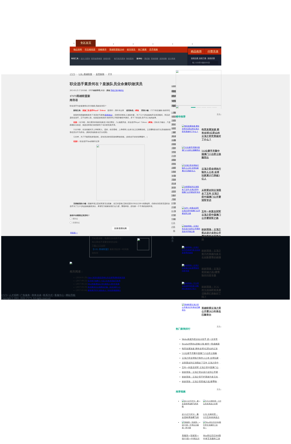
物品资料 (78, 49)
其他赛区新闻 (175, 162)
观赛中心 (144, 43)
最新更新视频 (173, 122)
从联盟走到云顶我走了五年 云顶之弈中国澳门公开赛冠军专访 (211, 363)
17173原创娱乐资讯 (171, 144)
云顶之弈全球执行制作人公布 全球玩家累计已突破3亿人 (208, 358)
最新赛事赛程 (175, 186)
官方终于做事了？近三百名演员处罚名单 (104, 281)
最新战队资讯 (171, 170)
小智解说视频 (173, 221)
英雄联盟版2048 (116, 49)
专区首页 (85, 42)
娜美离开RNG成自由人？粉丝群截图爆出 (104, 290)
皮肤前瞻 (163, 58)
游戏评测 (211, 58)
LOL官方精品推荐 (172, 188)
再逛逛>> (74, 233)
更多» (219, 114)
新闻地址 (108, 115)
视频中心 (105, 43)
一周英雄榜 (172, 164)
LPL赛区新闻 (175, 140)
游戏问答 (106, 58)
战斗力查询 (85, 58)
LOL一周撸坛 (175, 207)
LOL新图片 (172, 146)
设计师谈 (171, 58)
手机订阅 (114, 90)
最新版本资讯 (174, 146)
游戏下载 (202, 58)
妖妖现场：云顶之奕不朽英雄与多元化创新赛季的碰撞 (211, 254)
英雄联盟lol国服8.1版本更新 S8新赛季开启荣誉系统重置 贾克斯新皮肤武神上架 (93, 32)
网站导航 (70, 295)
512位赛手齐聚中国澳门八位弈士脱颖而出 (211, 154)
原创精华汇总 (171, 217)
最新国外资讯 (174, 122)
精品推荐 (196, 51)
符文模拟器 (90, 49)
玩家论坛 (204, 43)
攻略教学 (102, 49)
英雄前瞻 (154, 58)
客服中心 (59, 295)
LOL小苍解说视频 (173, 195)
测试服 (147, 58)
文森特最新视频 (173, 168)
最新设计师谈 (174, 193)
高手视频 (153, 49)
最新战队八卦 (171, 193)
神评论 (121, 90)
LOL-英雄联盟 (85, 74)
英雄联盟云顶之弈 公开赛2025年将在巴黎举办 (211, 311)
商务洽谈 (36, 295)
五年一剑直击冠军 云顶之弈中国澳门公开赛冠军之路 (211, 214)
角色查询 (130, 58)
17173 (72, 74)
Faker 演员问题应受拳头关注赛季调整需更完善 (106, 278)
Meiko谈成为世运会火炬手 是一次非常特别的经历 (205, 339)
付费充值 (212, 51)
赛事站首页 (175, 120)
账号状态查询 (119, 58)
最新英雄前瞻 (174, 170)
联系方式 (48, 295)
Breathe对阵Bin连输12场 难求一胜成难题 (201, 344)
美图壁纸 (184, 43)
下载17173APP (98, 246)
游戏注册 (195, 58)
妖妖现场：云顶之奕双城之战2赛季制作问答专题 (211, 272)
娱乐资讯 (131, 49)
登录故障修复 (96, 58)
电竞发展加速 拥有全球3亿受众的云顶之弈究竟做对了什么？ (210, 349)
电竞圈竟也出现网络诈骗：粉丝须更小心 (104, 287)
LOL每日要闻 (171, 120)
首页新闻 (100, 74)
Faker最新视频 (173, 144)
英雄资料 (125, 43)
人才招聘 (14, 295)
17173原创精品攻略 (172, 124)
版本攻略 (164, 43)
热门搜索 (142, 49)
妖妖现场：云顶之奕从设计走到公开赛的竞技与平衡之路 (208, 372)
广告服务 (25, 295)
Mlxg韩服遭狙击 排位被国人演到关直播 (103, 284)
